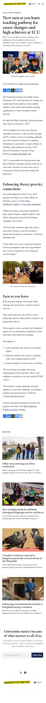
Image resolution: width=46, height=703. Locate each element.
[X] (21, 673)
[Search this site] (39, 4)
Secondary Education (32, 204)
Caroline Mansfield (19, 153)
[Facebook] (25, 673)
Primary (16, 204)
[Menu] (43, 4)
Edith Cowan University (12, 13)
